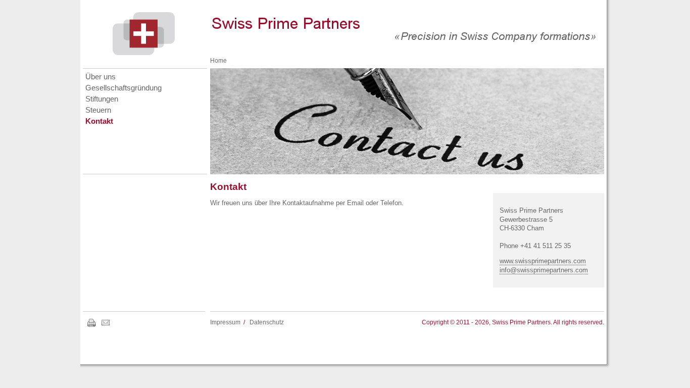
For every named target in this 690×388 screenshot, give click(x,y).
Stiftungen (101, 99)
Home (218, 60)
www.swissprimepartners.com (543, 261)
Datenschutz (267, 322)
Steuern (98, 110)
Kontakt (99, 121)
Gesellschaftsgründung (123, 88)
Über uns (100, 77)
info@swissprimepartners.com (544, 270)
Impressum (225, 322)
